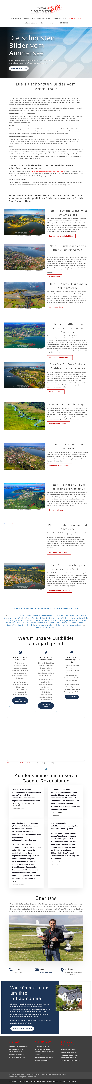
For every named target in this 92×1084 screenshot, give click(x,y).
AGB (28, 1074)
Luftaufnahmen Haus (42, 1049)
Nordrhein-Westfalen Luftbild (30, 623)
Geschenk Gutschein (42, 1046)
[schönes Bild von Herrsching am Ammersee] (24, 509)
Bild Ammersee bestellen (59, 552)
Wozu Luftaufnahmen (68, 1049)
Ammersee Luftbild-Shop (19, 68)
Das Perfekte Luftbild (30, 23)
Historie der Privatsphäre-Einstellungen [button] (22, 1077)
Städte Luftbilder (73, 18)
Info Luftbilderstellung (20, 700)
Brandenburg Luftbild (56, 623)
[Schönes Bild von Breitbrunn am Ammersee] (24, 389)
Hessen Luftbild (77, 623)
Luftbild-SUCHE (63, 23)
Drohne (43, 23)
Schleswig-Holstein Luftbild (19, 620)
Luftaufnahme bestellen (58, 424)
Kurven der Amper (74, 404)
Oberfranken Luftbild (29, 616)
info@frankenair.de (46, 972)
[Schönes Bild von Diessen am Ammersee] (24, 271)
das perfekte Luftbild (46, 705)
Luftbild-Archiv (28, 18)
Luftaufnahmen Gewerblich (44, 1052)
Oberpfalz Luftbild (35, 618)
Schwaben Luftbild (78, 618)
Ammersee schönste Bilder (60, 358)
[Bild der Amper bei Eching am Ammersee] (24, 429)
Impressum (36, 1074)
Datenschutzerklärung (16, 1074)
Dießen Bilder (54, 277)
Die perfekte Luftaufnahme (70, 1061)
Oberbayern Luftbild (14, 618)
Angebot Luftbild (14, 18)
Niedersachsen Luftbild (45, 620)
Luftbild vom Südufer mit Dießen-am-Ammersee (68, 328)
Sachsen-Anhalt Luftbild (48, 625)
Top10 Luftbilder (59, 18)
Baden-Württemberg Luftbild (21, 625)
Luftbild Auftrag (72, 696)
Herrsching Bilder (56, 510)
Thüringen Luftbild (67, 620)
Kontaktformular (41, 1060)
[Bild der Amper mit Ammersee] (13, 547)
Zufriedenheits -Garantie (44, 1057)
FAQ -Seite (38, 1055)
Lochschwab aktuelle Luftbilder (61, 236)
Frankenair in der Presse (69, 1055)
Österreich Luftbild (45, 627)
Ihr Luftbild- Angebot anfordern (22, 1028)
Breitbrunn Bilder (56, 392)
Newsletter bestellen (68, 1058)
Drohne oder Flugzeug (69, 1052)
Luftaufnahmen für (43, 18)
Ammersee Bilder (56, 307)
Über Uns (52, 23)
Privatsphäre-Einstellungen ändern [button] (54, 1074)
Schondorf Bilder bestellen (59, 466)
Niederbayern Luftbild (56, 618)
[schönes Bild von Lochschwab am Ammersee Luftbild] (24, 235)
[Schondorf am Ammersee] (24, 469)
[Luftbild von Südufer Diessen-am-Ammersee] (24, 349)
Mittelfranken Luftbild (75, 616)
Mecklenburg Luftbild (72, 625)
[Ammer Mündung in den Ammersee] (24, 309)
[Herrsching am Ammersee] (24, 590)
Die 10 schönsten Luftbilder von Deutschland (20, 763)
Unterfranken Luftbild (52, 616)
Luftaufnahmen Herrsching (59, 590)
